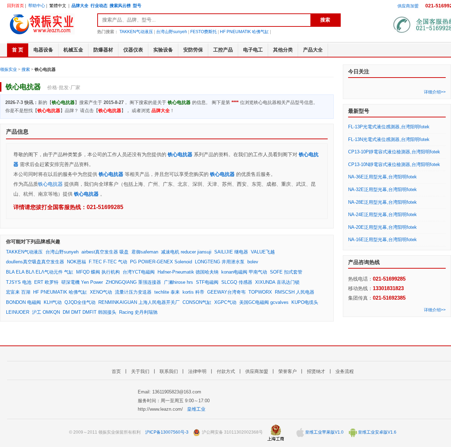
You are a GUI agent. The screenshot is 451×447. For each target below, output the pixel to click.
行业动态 (99, 5)
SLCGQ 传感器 (236, 282)
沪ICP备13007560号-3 (167, 432)
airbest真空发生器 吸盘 (105, 252)
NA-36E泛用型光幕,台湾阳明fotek (382, 176)
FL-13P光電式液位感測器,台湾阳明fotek (389, 126)
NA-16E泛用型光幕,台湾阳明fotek (382, 239)
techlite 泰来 (167, 292)
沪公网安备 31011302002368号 (232, 432)
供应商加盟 (408, 6)
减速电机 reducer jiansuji (186, 252)
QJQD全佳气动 (79, 302)
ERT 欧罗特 (46, 282)
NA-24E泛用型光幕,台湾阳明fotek (382, 214)
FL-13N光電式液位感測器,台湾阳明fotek (389, 139)
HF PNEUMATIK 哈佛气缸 (244, 31)
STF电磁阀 (207, 282)
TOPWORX (260, 292)
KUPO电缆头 (304, 302)
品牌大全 (80, 5)
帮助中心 (36, 5)
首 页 (17, 50)
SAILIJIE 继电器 (231, 252)
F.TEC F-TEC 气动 (108, 261)
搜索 (25, 69)
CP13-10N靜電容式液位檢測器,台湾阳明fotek (394, 164)
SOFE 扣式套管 (286, 272)
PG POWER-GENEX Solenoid (161, 261)
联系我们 (169, 371)
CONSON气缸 (197, 302)
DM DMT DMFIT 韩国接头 (89, 312)
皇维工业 (196, 409)
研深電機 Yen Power (82, 282)
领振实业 (8, 69)
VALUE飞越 (263, 252)
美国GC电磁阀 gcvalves (264, 302)
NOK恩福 (76, 261)
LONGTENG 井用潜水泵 (220, 261)
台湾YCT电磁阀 (139, 272)
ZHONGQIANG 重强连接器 (133, 282)
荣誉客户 (287, 371)
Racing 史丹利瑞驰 (138, 312)
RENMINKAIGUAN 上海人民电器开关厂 (139, 302)
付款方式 (226, 371)
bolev (252, 261)
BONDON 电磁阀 (23, 302)
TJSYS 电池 (18, 282)
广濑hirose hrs (178, 282)
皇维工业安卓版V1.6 (376, 432)
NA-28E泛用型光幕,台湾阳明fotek (382, 202)
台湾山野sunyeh (171, 31)
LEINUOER (17, 312)
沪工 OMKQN (46, 312)
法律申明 (197, 371)
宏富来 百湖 (18, 292)
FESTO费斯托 (203, 31)
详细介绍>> (435, 92)
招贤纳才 (316, 371)
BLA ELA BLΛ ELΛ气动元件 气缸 (39, 272)
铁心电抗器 (180, 154)
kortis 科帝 (193, 292)
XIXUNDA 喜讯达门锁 (277, 282)
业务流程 (344, 371)
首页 (116, 371)
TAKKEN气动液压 (136, 31)
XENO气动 (101, 292)
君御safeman (144, 252)
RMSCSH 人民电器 (294, 292)
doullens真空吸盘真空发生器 (35, 261)
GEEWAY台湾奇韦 (226, 292)
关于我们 (140, 371)
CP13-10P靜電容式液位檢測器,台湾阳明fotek (394, 151)
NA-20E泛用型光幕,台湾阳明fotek (382, 227)
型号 (137, 5)
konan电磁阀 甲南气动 (244, 272)
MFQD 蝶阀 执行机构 (98, 272)
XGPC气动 (225, 302)
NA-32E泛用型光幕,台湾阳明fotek (382, 189)
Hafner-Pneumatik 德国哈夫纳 (187, 272)
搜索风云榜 (120, 5)
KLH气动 (53, 302)
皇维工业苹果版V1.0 (324, 432)
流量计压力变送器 (133, 292)
